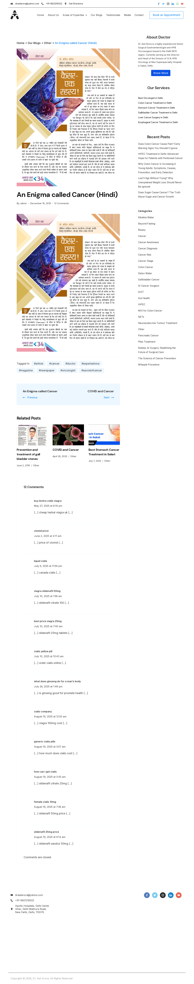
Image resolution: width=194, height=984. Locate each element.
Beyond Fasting (146, 223)
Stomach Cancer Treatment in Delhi (156, 107)
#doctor (70, 363)
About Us (53, 15)
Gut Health (144, 298)
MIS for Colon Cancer (150, 310)
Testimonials (113, 15)
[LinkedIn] (173, 4)
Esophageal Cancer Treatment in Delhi (158, 122)
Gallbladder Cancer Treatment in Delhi (157, 112)
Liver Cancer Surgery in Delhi (153, 117)
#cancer (54, 363)
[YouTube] (182, 4)
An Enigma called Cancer (40, 391)
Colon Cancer (145, 267)
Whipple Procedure (148, 364)
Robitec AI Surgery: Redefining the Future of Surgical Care (157, 350)
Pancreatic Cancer (148, 335)
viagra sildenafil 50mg (47, 590)
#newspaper (46, 370)
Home (40, 15)
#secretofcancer (91, 370)
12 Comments (61, 204)
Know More (160, 73)
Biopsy (142, 229)
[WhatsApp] (177, 4)
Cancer (142, 236)
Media (127, 15)
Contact (139, 15)
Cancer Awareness (148, 242)
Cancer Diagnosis (147, 248)
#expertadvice (90, 363)
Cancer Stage (145, 260)
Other (36, 465)
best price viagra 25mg (48, 621)
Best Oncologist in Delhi (150, 98)
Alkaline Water (146, 217)
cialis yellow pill (43, 651)
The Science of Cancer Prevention (157, 358)
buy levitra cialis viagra (48, 500)
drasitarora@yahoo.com (27, 3)
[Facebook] (158, 4)
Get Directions (76, 3)
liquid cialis (40, 560)
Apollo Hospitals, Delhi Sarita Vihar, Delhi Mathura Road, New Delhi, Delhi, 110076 (32, 909)
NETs (141, 316)
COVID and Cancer (101, 391)
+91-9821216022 (54, 3)
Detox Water (145, 273)
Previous (32, 397)
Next (106, 397)
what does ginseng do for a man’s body (57, 681)
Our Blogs (96, 15)
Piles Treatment (146, 341)
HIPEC (141, 304)
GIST (141, 292)
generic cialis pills (44, 741)
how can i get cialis (45, 771)
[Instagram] (168, 4)
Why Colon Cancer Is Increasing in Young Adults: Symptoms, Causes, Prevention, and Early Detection (157, 168)
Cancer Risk (144, 254)
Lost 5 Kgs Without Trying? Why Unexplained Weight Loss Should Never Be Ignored (160, 182)
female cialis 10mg (45, 801)
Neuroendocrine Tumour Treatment (157, 323)
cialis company (43, 711)
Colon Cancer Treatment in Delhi (155, 102)
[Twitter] (163, 4)
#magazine (26, 370)
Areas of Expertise (73, 15)
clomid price (41, 530)
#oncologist (67, 370)
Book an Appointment (166, 15)
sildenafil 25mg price (46, 831)
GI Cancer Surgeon (148, 285)
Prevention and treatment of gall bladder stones (28, 454)
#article (38, 363)
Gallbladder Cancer (148, 279)
